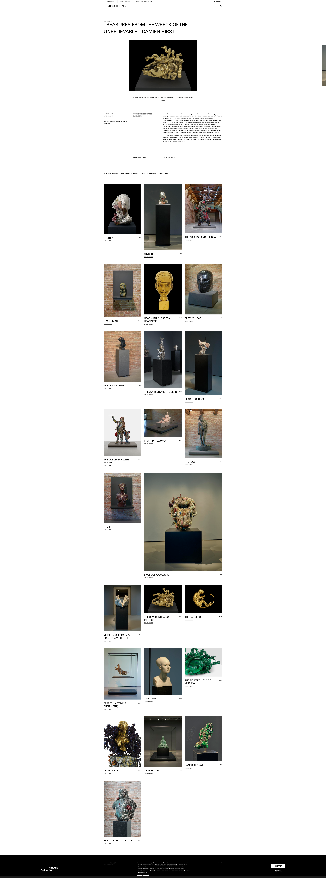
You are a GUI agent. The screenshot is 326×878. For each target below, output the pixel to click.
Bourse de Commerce (125, 1)
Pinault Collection (110, 1)
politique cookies (142, 873)
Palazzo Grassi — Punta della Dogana (144, 1)
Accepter (278, 866)
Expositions (116, 6)
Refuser (278, 871)
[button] (221, 97)
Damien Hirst (110, 21)
